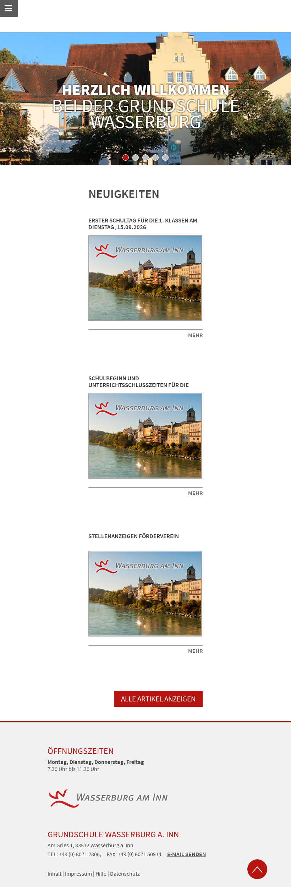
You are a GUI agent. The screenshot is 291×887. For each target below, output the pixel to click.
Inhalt (54, 873)
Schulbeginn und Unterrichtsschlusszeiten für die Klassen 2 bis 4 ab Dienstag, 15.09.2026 (142, 385)
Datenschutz (125, 873)
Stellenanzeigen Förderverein (133, 536)
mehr (195, 334)
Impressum (78, 873)
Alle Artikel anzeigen (158, 699)
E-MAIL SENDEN (186, 854)
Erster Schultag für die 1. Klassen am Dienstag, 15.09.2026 (142, 224)
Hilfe (100, 873)
